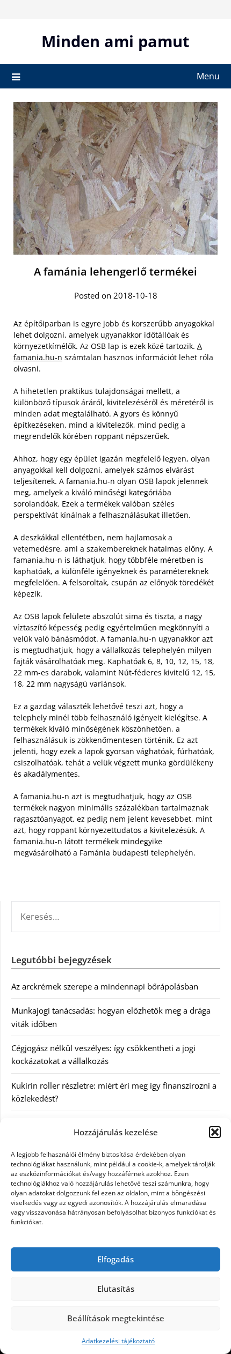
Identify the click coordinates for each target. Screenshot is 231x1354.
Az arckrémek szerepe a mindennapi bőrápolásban (104, 986)
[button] (215, 1132)
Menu (208, 76)
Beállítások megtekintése (115, 1318)
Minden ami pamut (115, 41)
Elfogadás (115, 1259)
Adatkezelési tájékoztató (118, 1340)
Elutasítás (115, 1288)
